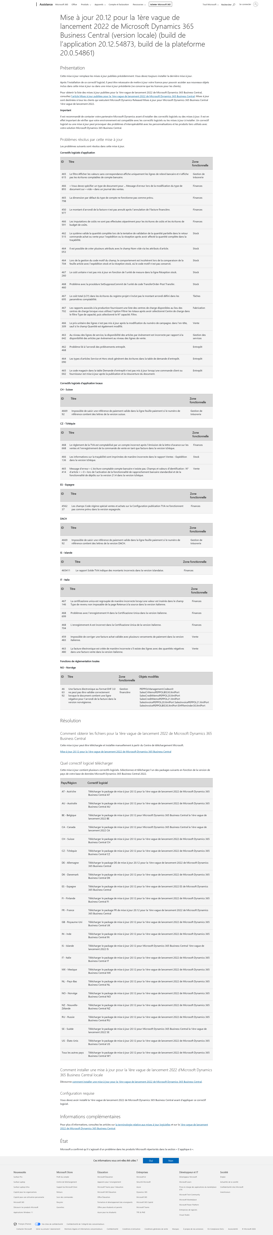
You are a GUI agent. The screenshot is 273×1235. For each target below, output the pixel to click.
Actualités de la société (229, 1182)
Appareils (99, 4)
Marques (175, 1229)
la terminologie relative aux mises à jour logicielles (142, 1124)
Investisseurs (225, 1192)
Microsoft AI (141, 1177)
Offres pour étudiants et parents (109, 1207)
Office (74, 4)
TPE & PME (140, 1212)
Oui (151, 1160)
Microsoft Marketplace (188, 1199)
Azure (138, 1187)
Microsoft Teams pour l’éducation (110, 1187)
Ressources (138, 4)
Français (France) (24, 1224)
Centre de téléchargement (67, 1182)
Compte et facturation (119, 4)
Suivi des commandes (65, 1197)
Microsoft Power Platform (189, 1205)
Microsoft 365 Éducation (106, 1192)
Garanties (60, 1207)
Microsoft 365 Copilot (144, 1202)
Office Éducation (103, 1197)
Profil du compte (63, 1177)
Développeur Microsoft (188, 1177)
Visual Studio (184, 1215)
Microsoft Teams (142, 1207)
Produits (85, 4)
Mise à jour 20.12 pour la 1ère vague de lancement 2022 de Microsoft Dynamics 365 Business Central (115, 751)
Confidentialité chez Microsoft (231, 1187)
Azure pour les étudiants (106, 1212)
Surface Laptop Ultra (21, 1187)
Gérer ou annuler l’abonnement (48, 1229)
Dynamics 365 (141, 1192)
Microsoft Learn (185, 1182)
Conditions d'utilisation (131, 1229)
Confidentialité (112, 1229)
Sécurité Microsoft (143, 1182)
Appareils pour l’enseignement (109, 1182)
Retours (60, 1192)
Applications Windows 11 (23, 1212)
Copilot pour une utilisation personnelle (29, 1197)
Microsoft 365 (61, 4)
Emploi (222, 1177)
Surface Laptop (19, 1182)
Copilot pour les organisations (25, 1192)
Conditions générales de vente (156, 1229)
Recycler (60, 1202)
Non (170, 1160)
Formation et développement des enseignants (115, 1202)
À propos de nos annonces (193, 1229)
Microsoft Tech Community (189, 1194)
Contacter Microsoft (24, 1229)
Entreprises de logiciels (188, 1210)
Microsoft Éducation (105, 1177)
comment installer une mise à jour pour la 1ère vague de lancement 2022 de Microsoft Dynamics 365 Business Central (137, 1081)
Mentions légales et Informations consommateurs (83, 1229)
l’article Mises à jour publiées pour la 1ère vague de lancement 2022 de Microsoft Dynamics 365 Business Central (133, 96)
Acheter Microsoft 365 (160, 4)
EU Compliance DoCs (216, 1229)
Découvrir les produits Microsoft (26, 1207)
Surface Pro (18, 1177)
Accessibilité (233, 1229)
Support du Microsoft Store (67, 1187)
